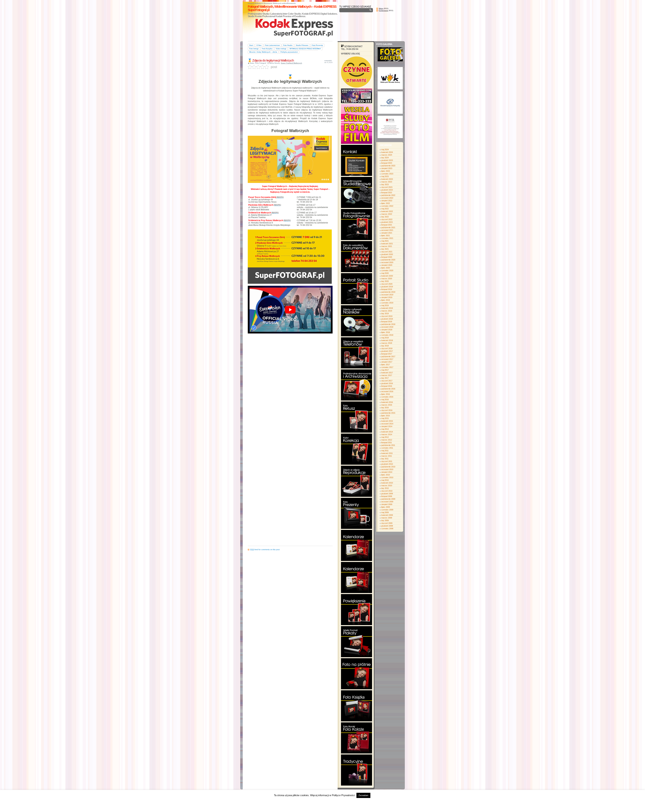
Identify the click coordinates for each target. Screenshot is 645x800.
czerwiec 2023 (387, 174)
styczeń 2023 (386, 187)
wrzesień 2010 (387, 469)
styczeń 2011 (386, 461)
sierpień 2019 (386, 297)
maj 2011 (385, 451)
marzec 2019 (386, 311)
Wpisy (381, 8)
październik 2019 (388, 292)
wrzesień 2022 (387, 198)
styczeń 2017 (386, 381)
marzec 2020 (386, 279)
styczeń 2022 (386, 219)
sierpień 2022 (386, 201)
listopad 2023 (386, 163)
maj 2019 (385, 305)
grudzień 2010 (387, 464)
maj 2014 (385, 429)
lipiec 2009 (385, 507)
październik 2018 (388, 324)
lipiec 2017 (385, 365)
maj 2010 (385, 480)
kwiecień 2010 (387, 483)
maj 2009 (385, 512)
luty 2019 (385, 313)
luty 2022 (385, 217)
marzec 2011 (386, 456)
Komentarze (383, 10)
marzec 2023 (386, 182)
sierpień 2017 (386, 362)
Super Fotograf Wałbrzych (291, 63)
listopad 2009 (386, 496)
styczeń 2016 (386, 410)
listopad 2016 (386, 386)
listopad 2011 (386, 442)
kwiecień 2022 (387, 211)
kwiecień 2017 (387, 373)
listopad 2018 (386, 322)
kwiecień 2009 (387, 515)
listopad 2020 (386, 257)
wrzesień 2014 (387, 424)
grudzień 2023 (387, 160)
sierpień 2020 (386, 265)
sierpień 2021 (386, 233)
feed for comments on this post (265, 550)
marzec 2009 (386, 518)
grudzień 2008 (387, 526)
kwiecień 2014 (387, 432)
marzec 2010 (386, 486)
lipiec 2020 (385, 268)
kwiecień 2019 (387, 308)
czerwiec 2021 (387, 238)
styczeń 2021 (386, 252)
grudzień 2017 (387, 351)
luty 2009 (385, 520)
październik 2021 (388, 227)
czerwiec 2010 (387, 477)
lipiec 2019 (385, 300)
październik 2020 (388, 260)
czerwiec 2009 (387, 510)
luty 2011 (385, 459)
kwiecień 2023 (387, 179)
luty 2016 (385, 408)
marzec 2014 (386, 434)
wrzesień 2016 (387, 391)
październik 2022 (388, 195)
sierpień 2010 (386, 472)
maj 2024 (385, 150)
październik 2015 (388, 413)
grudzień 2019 (387, 287)
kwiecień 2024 (387, 152)
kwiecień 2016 (387, 402)
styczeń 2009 (386, 523)
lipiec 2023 (385, 171)
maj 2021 (385, 241)
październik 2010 (388, 467)
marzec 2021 (386, 246)
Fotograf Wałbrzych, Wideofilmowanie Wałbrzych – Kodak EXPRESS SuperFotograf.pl (292, 8)
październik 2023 (388, 166)
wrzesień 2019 (387, 295)
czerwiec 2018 (387, 335)
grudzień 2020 (387, 254)
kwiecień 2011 (387, 453)
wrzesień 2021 (387, 230)
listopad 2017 (386, 354)
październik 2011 (388, 445)
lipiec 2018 (385, 332)
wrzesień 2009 (387, 502)
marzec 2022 (386, 214)
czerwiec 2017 (387, 367)
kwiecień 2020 (387, 276)
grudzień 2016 (387, 383)
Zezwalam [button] (363, 795)
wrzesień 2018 (387, 327)
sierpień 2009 (386, 504)
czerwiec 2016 (387, 397)
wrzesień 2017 (387, 359)
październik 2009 (388, 499)
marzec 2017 (386, 375)
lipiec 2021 (385, 236)
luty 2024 (385, 158)
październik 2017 (388, 356)
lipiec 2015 (385, 416)
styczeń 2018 (386, 348)
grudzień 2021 (387, 222)
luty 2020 (385, 281)
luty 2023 (385, 184)
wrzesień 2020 (387, 262)
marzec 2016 (386, 405)
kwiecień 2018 (387, 340)
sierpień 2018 (386, 330)
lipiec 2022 (385, 203)
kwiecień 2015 (387, 421)
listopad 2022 (386, 193)
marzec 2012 (386, 440)
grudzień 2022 (387, 190)
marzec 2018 (386, 343)
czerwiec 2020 (387, 270)
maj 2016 (385, 399)
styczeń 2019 (386, 316)
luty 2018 (385, 346)
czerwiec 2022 (387, 206)
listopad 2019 (386, 289)
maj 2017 (385, 370)
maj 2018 (385, 338)
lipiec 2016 (385, 394)
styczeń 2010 (386, 491)
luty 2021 (385, 249)
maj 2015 (385, 418)
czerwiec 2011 (387, 448)
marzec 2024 (386, 155)
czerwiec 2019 (387, 303)
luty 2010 (385, 488)
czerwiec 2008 (387, 529)
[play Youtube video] (290, 309)
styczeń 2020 (386, 284)
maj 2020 (385, 273)
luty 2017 (385, 378)
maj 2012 (385, 437)
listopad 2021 (386, 225)
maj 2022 (385, 209)
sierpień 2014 (386, 426)
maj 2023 (385, 176)
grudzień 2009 (387, 494)
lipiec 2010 (385, 475)
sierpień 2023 (386, 168)
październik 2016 (388, 389)
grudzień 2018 (387, 319)
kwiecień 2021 (387, 244)
